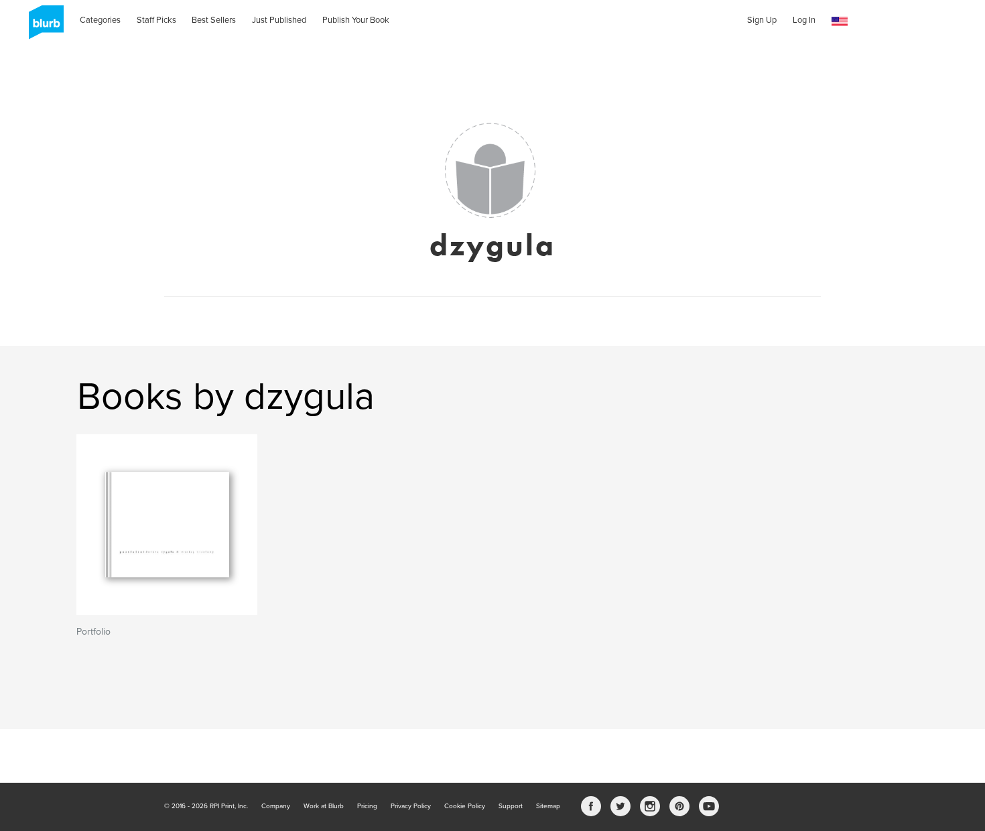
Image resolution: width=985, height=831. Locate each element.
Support (511, 806)
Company (275, 806)
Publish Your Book (355, 20)
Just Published (279, 20)
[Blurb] (42, 27)
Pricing (367, 806)
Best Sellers (214, 20)
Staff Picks (156, 20)
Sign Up (762, 20)
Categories (100, 20)
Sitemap (548, 806)
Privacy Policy (411, 806)
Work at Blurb (324, 806)
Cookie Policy (464, 806)
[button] (840, 21)
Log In (804, 20)
